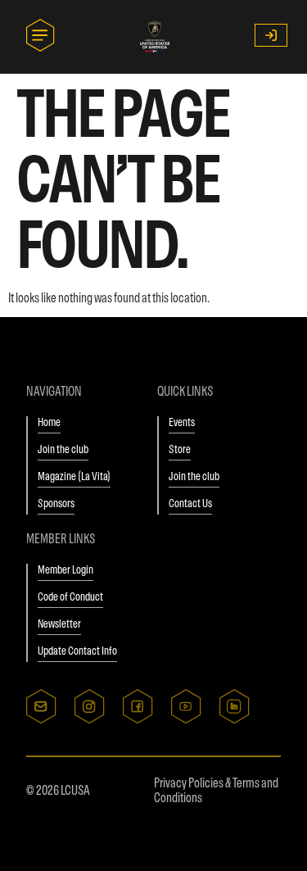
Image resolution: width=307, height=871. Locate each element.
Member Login (65, 569)
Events (182, 422)
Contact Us (190, 503)
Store (180, 449)
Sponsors (56, 503)
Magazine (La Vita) (74, 476)
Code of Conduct (70, 596)
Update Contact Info (77, 650)
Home (49, 422)
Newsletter (59, 623)
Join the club (63, 449)
